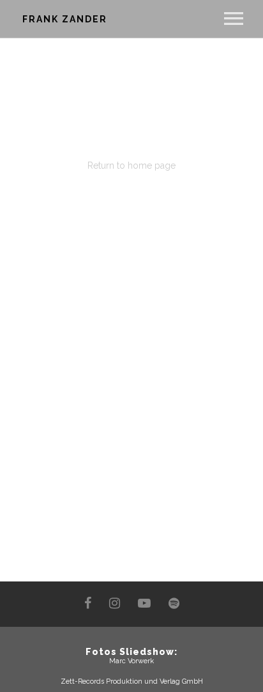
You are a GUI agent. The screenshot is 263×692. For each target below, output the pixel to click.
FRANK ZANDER (64, 19)
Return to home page (131, 165)
